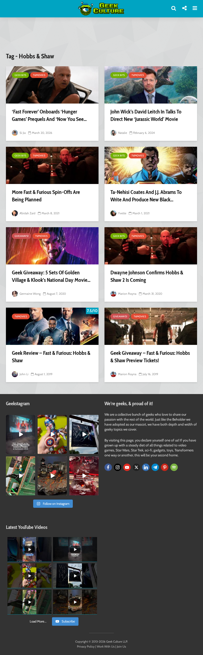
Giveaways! (21, 236)
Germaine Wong (30, 293)
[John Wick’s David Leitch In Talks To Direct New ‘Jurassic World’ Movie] (150, 85)
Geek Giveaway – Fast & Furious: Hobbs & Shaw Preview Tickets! (150, 357)
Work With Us (106, 646)
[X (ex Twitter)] (136, 467)
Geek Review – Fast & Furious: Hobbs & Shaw (51, 357)
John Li (23, 374)
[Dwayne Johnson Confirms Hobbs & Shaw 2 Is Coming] (150, 245)
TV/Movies (39, 75)
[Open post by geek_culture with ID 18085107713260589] (84, 475)
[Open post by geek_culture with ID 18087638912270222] (20, 434)
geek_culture (20, 418)
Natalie (122, 133)
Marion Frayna (126, 293)
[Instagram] (117, 467)
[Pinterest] (164, 467)
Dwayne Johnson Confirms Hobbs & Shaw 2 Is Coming (146, 276)
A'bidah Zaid (27, 213)
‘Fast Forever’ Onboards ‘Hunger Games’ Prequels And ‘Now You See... (49, 115)
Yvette (121, 213)
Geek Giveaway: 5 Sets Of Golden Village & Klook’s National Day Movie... (51, 276)
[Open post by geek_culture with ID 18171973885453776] (52, 434)
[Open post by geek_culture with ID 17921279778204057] (84, 434)
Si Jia (22, 133)
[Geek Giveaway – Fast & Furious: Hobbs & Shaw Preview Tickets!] (150, 326)
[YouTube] (127, 467)
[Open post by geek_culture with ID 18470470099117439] (52, 475)
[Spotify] (174, 467)
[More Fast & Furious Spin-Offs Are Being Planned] (52, 165)
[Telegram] (155, 467)
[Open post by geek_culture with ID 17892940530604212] (20, 475)
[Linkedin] (146, 467)
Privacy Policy (86, 646)
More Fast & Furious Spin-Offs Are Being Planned (46, 196)
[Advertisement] (101, 38)
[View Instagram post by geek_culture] (32, 451)
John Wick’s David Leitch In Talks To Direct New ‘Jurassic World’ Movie (145, 115)
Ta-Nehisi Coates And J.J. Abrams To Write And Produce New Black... (146, 196)
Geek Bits (20, 75)
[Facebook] (108, 467)
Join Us (121, 646)
